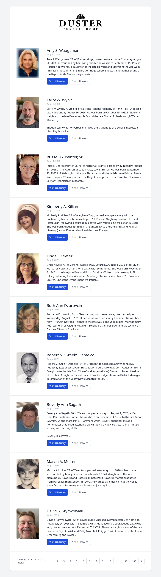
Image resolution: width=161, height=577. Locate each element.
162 (125, 561)
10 (109, 561)
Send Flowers (80, 81)
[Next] (141, 561)
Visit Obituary (57, 81)
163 (134, 561)
